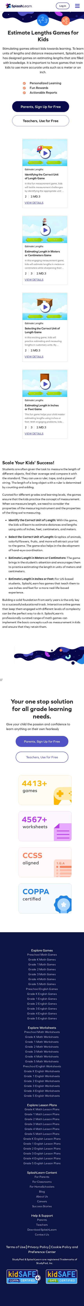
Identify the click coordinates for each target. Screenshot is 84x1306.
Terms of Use (16, 1247)
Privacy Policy (38, 1247)
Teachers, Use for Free (40, 121)
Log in (62, 6)
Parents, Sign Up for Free (41, 107)
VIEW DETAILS (34, 202)
